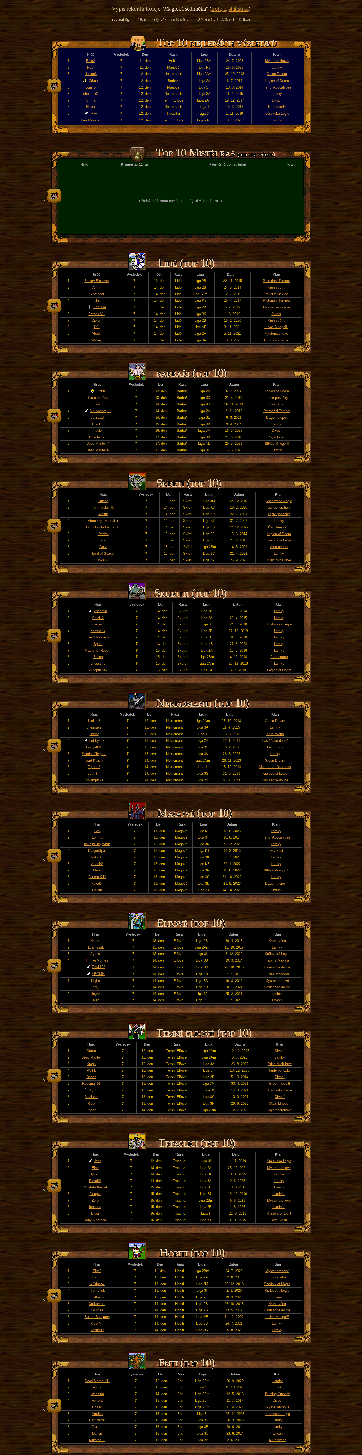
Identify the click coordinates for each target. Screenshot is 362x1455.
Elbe (95, 1168)
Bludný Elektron (96, 281)
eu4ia (97, 1387)
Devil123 (98, 967)
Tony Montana (95, 1220)
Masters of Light (278, 1213)
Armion (97, 1414)
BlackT (97, 424)
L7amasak (96, 947)
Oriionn (103, 501)
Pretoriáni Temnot (276, 281)
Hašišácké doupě (276, 307)
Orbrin (93, 80)
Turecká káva (97, 398)
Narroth (95, 941)
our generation (279, 507)
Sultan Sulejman (97, 1317)
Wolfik (103, 514)
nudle (98, 431)
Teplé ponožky (277, 398)
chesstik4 (98, 631)
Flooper (95, 1194)
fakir (96, 300)
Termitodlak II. (103, 507)
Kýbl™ (94, 1090)
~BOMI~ (98, 974)
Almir (96, 287)
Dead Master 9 (98, 637)
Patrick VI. (96, 314)
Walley (96, 340)
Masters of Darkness (275, 767)
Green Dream (277, 74)
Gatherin (97, 1297)
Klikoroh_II (97, 1440)
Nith (96, 1000)
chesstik (100, 611)
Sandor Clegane (94, 754)
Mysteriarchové (277, 61)
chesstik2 (90, 94)
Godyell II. (94, 747)
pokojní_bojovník (97, 844)
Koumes (97, 1310)
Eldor (95, 1213)
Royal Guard (276, 437)
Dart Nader (97, 1420)
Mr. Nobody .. (100, 411)
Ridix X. (97, 857)
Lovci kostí (276, 404)
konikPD (97, 1330)
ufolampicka (94, 780)
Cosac (91, 1110)
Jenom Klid (97, 877)
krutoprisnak (98, 670)
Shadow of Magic (279, 501)
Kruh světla (277, 107)
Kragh (91, 1064)
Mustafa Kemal (95, 1187)
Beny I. (95, 987)
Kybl (90, 67)
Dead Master (90, 120)
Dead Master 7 (97, 444)
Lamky (277, 67)
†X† (97, 327)
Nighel (96, 981)
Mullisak (91, 1097)
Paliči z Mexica (276, 294)
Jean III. (94, 773)
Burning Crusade (277, 1394)
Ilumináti (276, 890)
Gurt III (97, 1427)
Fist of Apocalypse (277, 87)
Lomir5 (90, 87)
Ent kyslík (96, 741)
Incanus (95, 1207)
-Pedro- (103, 534)
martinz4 (98, 624)
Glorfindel (96, 294)
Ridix (91, 1103)
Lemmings (275, 747)
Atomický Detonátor (103, 521)
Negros (96, 994)
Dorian (91, 1077)
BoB (277, 1387)
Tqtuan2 (94, 767)
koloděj (97, 883)
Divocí (277, 100)
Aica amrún (279, 547)
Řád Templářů (278, 527)
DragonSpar (97, 851)
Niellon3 (91, 74)
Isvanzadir (97, 418)
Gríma (90, 100)
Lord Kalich (94, 760)
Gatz (103, 547)
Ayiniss (96, 954)
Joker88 (103, 560)
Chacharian (97, 437)
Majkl (97, 870)
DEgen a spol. (277, 418)
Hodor (90, 107)
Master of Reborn (98, 650)
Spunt (98, 644)
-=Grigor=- (97, 1284)
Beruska (99, 307)
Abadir (96, 334)
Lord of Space (103, 553)
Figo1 (97, 404)
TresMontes (99, 960)
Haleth (97, 890)
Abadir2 (97, 864)
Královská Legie (276, 114)
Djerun (96, 321)
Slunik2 (98, 618)
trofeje (218, 9)
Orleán (278, 1433)
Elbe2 (90, 61)
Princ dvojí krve (276, 340)
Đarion (97, 1433)
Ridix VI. (97, 1323)
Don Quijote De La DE (103, 527)
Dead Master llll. (97, 1381)
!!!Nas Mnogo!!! (276, 327)
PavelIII (95, 1181)
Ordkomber (97, 1304)
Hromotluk (97, 1291)
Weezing (97, 1394)
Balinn (98, 657)
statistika (239, 9)
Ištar (103, 540)
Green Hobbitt (279, 1084)
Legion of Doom (277, 81)
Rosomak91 (91, 1084)
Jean (93, 113)
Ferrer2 (97, 1401)
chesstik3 (98, 663)
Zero (95, 1200)
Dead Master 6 (97, 450)
